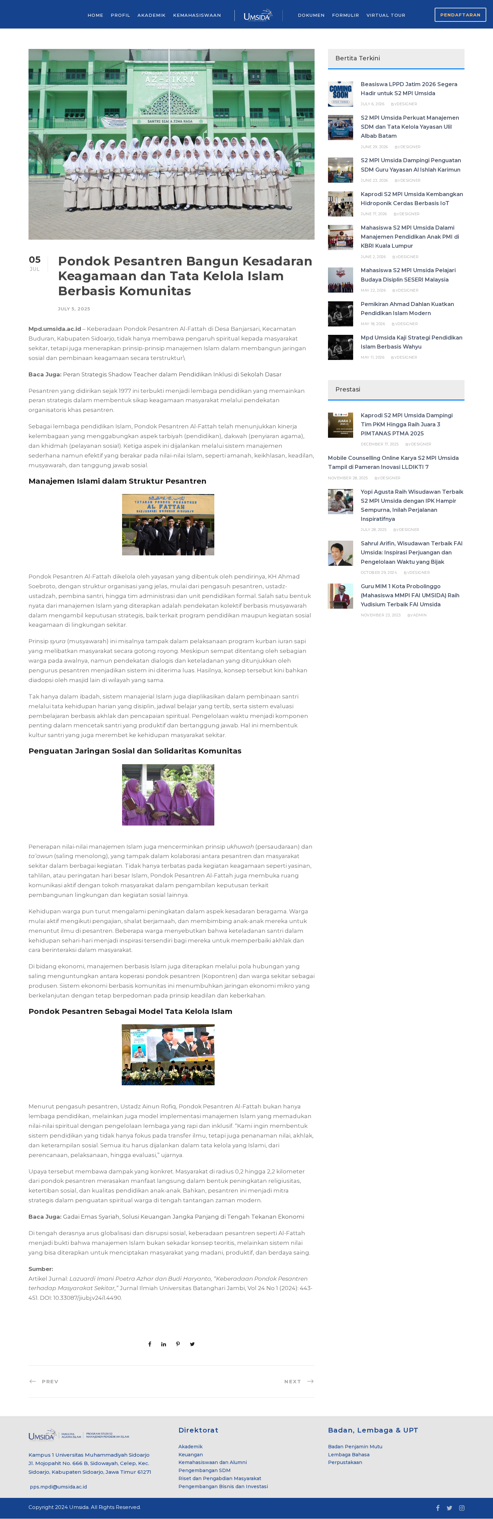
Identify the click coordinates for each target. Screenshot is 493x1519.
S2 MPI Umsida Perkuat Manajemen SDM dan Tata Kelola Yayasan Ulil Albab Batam (410, 127)
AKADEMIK (152, 15)
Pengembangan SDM (204, 1470)
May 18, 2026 (373, 323)
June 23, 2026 (374, 180)
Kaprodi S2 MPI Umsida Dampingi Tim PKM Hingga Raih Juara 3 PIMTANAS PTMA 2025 (407, 424)
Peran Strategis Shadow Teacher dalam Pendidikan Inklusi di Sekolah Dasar (172, 374)
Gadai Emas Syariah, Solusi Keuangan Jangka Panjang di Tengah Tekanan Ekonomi (183, 1216)
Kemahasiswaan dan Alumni (212, 1462)
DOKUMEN (311, 15)
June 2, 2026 (373, 256)
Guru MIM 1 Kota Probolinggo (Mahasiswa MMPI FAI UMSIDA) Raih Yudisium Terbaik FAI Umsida (410, 595)
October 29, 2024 (379, 572)
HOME (95, 15)
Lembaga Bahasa (349, 1455)
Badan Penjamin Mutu (355, 1447)
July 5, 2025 (74, 308)
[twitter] (449, 1508)
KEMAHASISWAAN (197, 15)
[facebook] (438, 1508)
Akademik (190, 1447)
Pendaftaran (460, 14)
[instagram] (461, 1508)
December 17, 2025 (380, 444)
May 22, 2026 (373, 290)
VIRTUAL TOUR (386, 15)
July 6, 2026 (372, 104)
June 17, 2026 (374, 213)
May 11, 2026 (372, 357)
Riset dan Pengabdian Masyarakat (219, 1478)
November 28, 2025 (348, 478)
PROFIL (120, 15)
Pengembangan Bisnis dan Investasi (223, 1486)
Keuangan (190, 1455)
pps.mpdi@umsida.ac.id (58, 1487)
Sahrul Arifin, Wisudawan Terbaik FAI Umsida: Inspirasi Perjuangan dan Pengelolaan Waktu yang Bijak (412, 552)
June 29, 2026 (374, 146)
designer (407, 104)
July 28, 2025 (374, 529)
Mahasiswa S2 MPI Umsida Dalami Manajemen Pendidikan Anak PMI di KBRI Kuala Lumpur (410, 237)
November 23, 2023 (381, 615)
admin (420, 615)
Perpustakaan (345, 1462)
